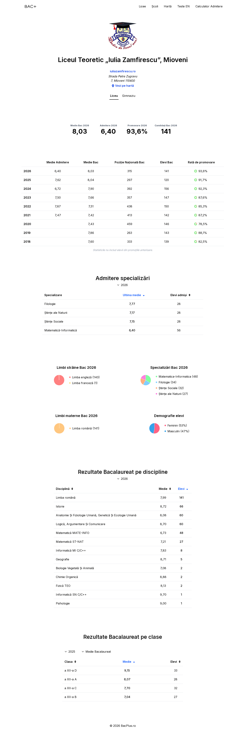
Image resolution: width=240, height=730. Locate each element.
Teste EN (183, 6)
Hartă (168, 6)
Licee (142, 6)
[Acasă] (30, 6)
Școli (155, 6)
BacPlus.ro (128, 725)
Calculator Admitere (209, 6)
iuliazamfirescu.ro (123, 71)
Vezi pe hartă (124, 85)
